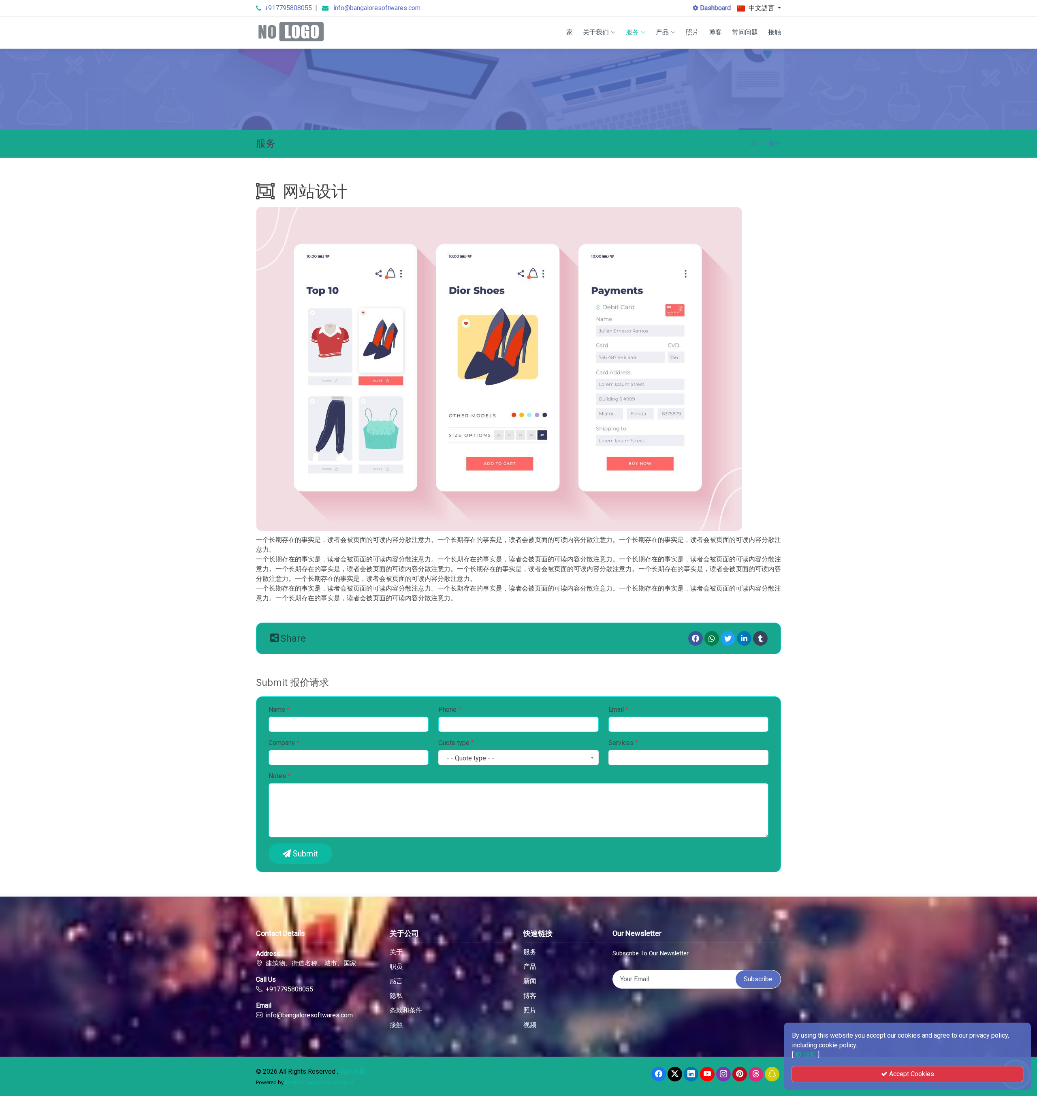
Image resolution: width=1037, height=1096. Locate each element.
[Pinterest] (739, 1074)
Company (284, 743)
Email (618, 709)
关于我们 (596, 32)
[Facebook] (695, 638)
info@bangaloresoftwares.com (376, 8)
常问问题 (745, 32)
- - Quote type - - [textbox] (470, 758)
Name (279, 709)
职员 (396, 966)
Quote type (456, 743)
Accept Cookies (911, 1074)
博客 (715, 32)
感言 (396, 981)
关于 (396, 952)
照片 (692, 32)
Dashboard (714, 8)
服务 (632, 32)
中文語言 (761, 8)
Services (623, 743)
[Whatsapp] (711, 638)
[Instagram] (723, 1074)
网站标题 (353, 1071)
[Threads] (756, 1074)
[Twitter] (728, 638)
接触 (774, 32)
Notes (279, 776)
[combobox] (518, 757)
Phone (449, 709)
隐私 (396, 996)
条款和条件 (406, 1010)
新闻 (529, 981)
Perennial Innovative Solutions (319, 1082)
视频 (529, 1025)
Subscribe (758, 979)
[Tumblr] (760, 638)
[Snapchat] (772, 1074)
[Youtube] (707, 1074)
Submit (304, 853)
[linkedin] (744, 638)
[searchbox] (618, 758)
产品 (662, 32)
